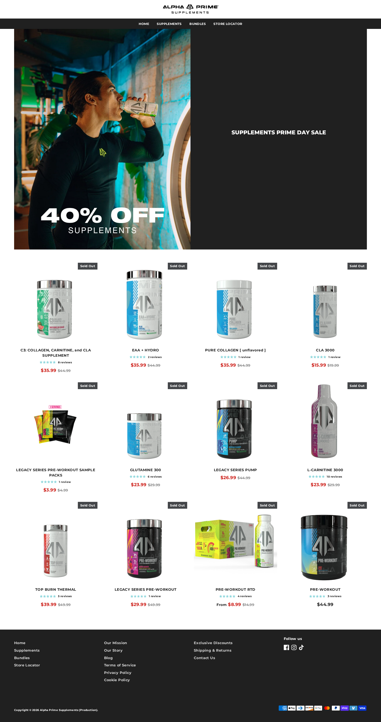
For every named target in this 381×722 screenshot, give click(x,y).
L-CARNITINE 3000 (325, 470)
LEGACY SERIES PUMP (235, 470)
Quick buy (56, 338)
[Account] (351, 9)
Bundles (197, 24)
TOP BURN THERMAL (55, 589)
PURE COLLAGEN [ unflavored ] (235, 350)
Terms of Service (120, 665)
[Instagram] (294, 647)
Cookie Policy (117, 680)
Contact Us (204, 658)
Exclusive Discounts (213, 643)
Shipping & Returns (213, 650)
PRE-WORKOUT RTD (235, 589)
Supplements (169, 24)
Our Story (113, 650)
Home (144, 24)
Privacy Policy (118, 673)
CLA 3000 (325, 350)
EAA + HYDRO (145, 350)
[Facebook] (286, 647)
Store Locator (227, 24)
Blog (108, 658)
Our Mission (115, 643)
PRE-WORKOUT (325, 589)
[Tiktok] (301, 647)
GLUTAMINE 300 (145, 470)
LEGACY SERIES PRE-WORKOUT (146, 589)
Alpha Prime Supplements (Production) (68, 710)
